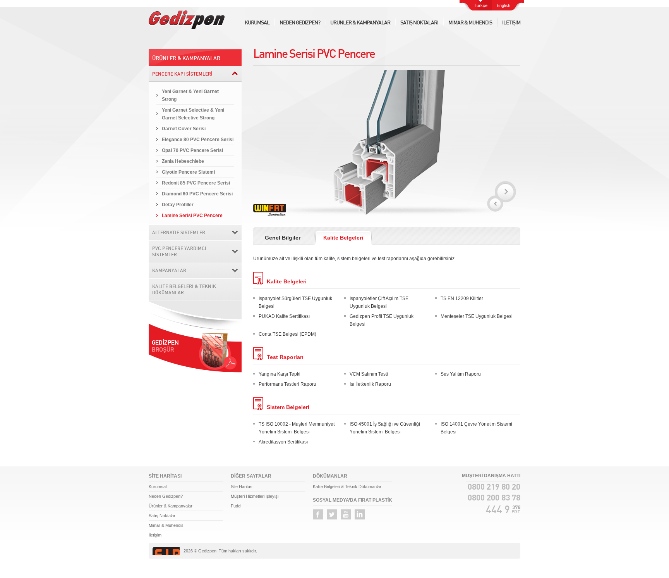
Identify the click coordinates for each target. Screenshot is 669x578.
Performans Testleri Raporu (287, 384)
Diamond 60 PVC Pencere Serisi (197, 194)
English (503, 5)
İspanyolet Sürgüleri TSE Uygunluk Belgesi (295, 302)
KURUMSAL (257, 22)
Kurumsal (157, 486)
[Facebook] (318, 514)
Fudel (236, 506)
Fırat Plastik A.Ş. (166, 551)
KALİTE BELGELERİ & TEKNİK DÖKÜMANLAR (184, 289)
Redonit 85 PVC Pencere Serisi (196, 183)
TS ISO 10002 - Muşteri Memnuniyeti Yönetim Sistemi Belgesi (297, 428)
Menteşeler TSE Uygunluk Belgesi (477, 316)
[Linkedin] (360, 514)
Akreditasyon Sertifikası (283, 442)
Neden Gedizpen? (166, 496)
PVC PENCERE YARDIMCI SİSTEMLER (179, 251)
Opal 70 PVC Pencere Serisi (192, 150)
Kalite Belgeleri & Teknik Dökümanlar (347, 486)
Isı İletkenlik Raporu (370, 384)
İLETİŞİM (511, 22)
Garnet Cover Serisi (184, 128)
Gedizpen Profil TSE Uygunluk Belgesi (381, 320)
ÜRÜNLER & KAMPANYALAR (360, 22)
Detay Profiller (178, 204)
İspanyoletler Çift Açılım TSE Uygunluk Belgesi (379, 302)
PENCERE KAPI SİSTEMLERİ (182, 74)
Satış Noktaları (163, 515)
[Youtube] (346, 514)
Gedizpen (187, 19)
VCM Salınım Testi (369, 374)
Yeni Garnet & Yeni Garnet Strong (190, 95)
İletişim (155, 535)
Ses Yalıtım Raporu (461, 374)
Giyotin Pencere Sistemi (188, 172)
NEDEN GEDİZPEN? (300, 22)
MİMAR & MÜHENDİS (470, 22)
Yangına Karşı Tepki (279, 374)
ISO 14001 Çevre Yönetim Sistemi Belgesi (476, 428)
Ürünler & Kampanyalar (170, 506)
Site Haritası (242, 486)
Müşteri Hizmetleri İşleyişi (254, 496)
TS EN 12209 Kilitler (462, 298)
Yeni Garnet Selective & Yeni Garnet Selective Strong (193, 114)
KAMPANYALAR (169, 270)
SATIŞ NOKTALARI (419, 22)
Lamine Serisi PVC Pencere (192, 215)
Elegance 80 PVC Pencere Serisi (197, 139)
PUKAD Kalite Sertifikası (284, 316)
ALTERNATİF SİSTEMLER (178, 232)
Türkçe (480, 5)
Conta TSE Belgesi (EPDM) (287, 334)
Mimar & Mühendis (166, 525)
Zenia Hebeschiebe (183, 161)
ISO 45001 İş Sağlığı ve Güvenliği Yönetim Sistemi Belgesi (385, 428)
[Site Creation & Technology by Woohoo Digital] (505, 551)
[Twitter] (332, 514)
